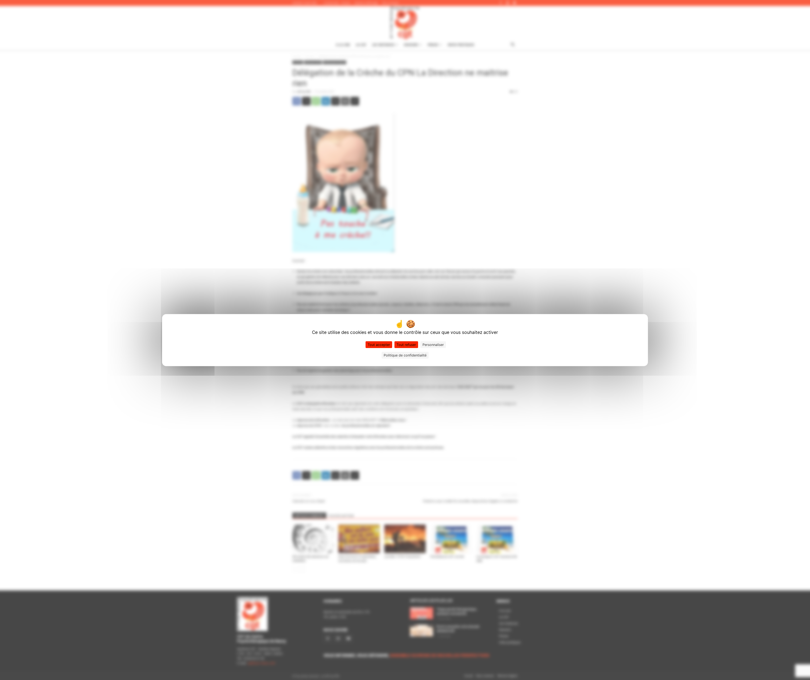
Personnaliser (433, 345)
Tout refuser (406, 345)
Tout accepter (379, 345)
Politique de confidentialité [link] (405, 355)
